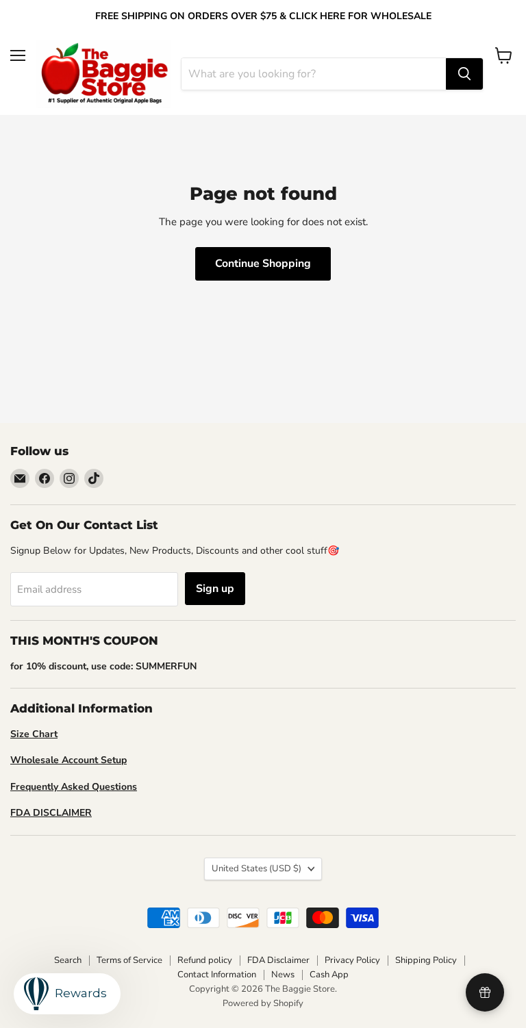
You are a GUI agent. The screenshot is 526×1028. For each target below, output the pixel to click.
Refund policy (204, 960)
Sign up (215, 588)
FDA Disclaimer (278, 960)
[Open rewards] (485, 992)
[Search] (464, 74)
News (283, 974)
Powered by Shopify (263, 1003)
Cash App (329, 974)
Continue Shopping (263, 263)
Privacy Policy (352, 960)
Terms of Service (129, 960)
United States (256, 868)
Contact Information (216, 974)
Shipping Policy (426, 960)
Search (68, 960)
